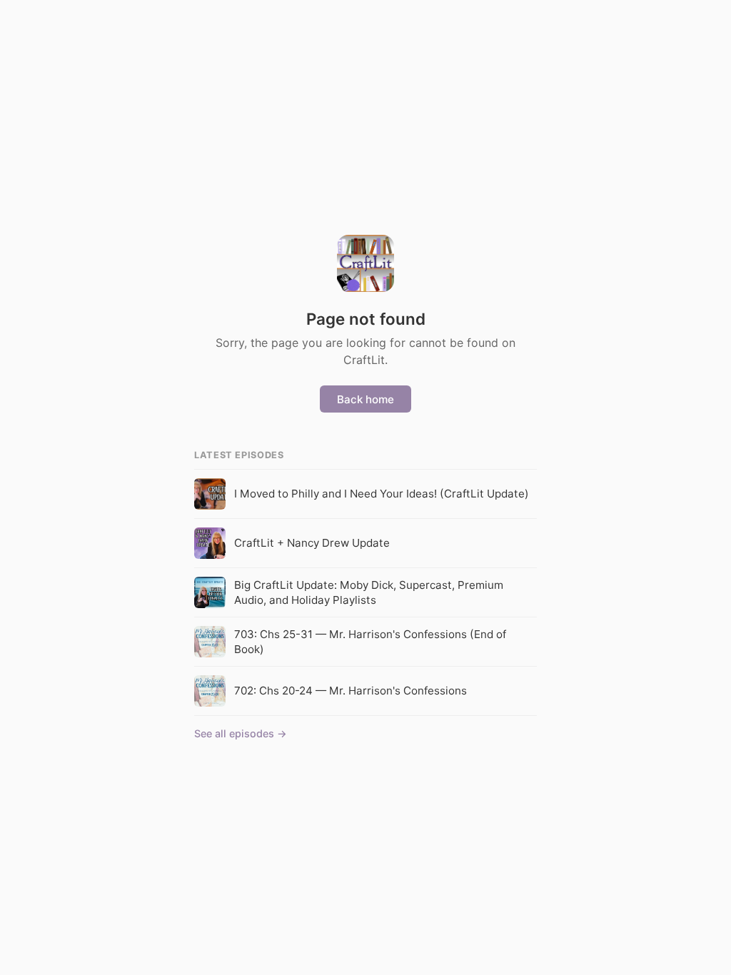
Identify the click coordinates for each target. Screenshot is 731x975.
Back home (365, 399)
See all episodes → (240, 733)
